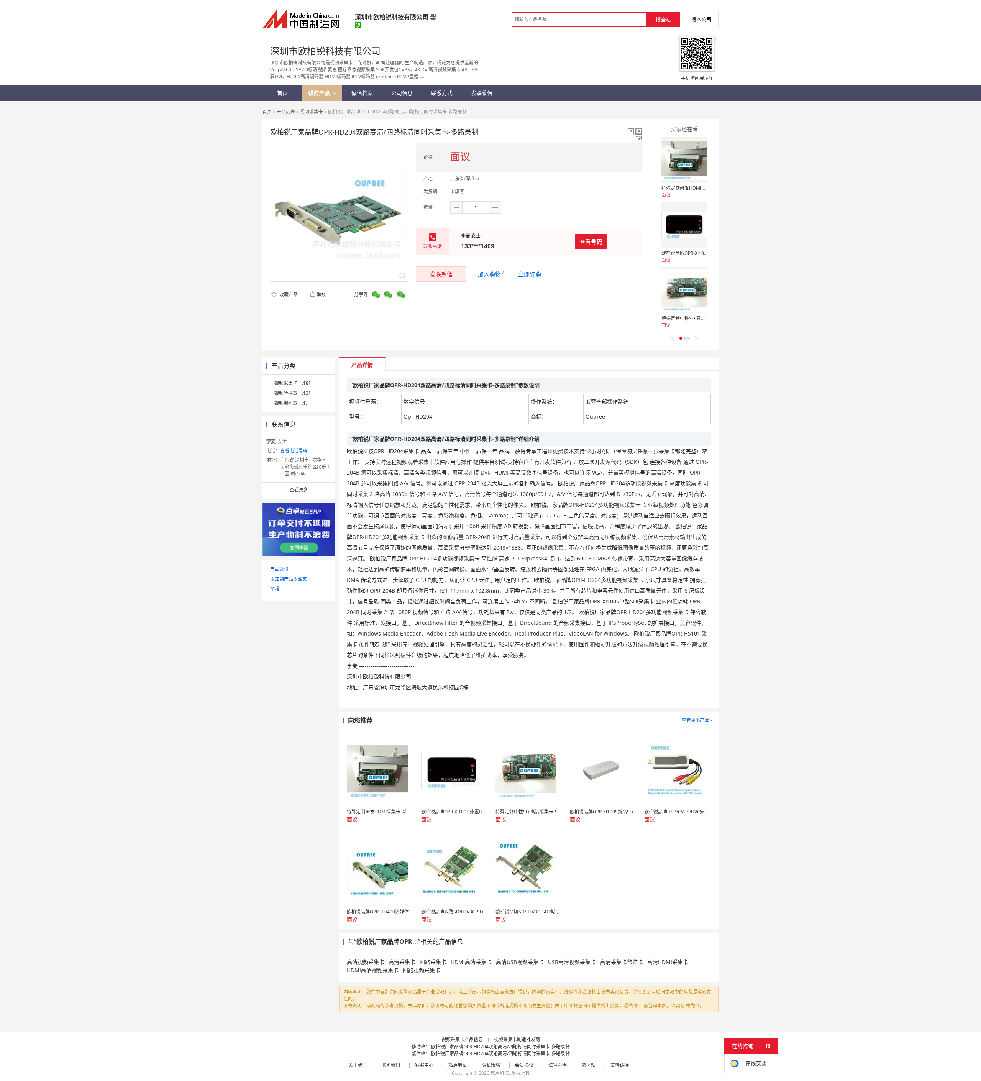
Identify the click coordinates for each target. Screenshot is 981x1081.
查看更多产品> (697, 720)
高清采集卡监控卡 (621, 962)
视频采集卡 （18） (293, 383)
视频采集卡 (311, 111)
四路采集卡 (433, 962)
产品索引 (279, 569)
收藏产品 (288, 294)
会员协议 (524, 1065)
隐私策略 (491, 1065)
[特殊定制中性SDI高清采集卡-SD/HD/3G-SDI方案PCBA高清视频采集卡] (684, 290)
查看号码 (590, 241)
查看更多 (299, 489)
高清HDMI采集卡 (667, 962)
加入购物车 (492, 274)
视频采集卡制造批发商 (517, 1039)
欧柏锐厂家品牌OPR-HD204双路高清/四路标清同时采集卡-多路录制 (500, 1046)
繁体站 (588, 1065)
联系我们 (391, 1065)
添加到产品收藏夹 (288, 579)
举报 (321, 294)
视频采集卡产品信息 (462, 1039)
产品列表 (286, 111)
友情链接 (619, 1065)
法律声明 (557, 1065)
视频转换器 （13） (293, 393)
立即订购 (529, 274)
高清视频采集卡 (365, 962)
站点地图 (457, 1065)
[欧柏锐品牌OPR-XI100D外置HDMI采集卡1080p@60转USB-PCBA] (684, 225)
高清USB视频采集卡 (520, 962)
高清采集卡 (402, 962)
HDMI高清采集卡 (471, 962)
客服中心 (424, 1065)
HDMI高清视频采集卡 (373, 970)
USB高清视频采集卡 (572, 962)
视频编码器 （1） (292, 403)
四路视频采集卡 (421, 970)
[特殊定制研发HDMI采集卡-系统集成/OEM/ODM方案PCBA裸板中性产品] (684, 160)
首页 (267, 111)
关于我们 (357, 1065)
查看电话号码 (294, 450)
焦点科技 (499, 1073)
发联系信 (441, 274)
